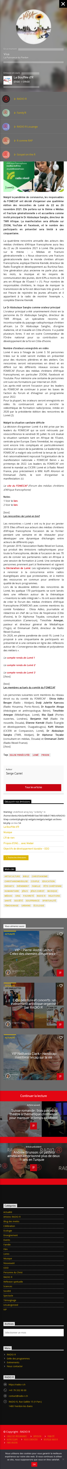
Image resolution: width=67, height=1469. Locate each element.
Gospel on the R (25, 154)
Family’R (21, 112)
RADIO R (21, 99)
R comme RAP (24, 140)
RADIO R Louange (27, 126)
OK (34, 1464)
